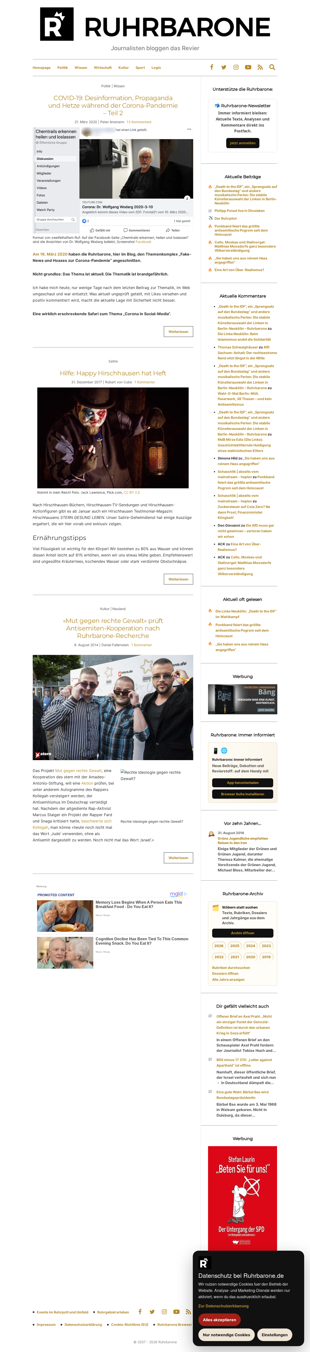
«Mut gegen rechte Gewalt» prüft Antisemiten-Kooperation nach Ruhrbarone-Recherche (113, 628)
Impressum (46, 1324)
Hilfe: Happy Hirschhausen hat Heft (113, 373)
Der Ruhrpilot (226, 218)
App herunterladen (243, 783)
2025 (234, 946)
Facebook (143, 242)
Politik (62, 67)
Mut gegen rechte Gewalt (78, 770)
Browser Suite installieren (242, 794)
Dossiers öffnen (225, 973)
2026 (219, 946)
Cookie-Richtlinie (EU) (129, 1324)
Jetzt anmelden (243, 143)
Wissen (81, 67)
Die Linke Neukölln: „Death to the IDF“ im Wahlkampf (246, 614)
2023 (266, 946)
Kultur (123, 67)
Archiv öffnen (242, 933)
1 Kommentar (144, 382)
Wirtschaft (103, 67)
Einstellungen (275, 1334)
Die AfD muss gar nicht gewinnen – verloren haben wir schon (246, 531)
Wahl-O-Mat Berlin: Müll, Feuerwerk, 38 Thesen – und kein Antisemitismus (245, 399)
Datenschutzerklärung (83, 1324)
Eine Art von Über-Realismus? (239, 270)
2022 (219, 957)
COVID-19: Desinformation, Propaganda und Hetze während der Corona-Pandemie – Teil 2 (113, 105)
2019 (266, 957)
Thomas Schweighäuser (238, 347)
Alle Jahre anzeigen (228, 979)
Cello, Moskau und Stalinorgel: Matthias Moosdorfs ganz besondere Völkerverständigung (245, 246)
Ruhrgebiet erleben (113, 1312)
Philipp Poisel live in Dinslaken (240, 211)
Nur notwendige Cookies (226, 1334)
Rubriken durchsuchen (231, 968)
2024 (250, 946)
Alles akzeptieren (219, 1319)
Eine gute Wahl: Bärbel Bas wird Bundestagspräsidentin (243, 1095)
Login (156, 67)
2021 (235, 957)
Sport (140, 67)
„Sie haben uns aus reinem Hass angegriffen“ (241, 260)
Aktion (87, 783)
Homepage (42, 67)
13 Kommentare (139, 122)
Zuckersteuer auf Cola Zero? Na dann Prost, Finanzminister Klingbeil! (244, 512)
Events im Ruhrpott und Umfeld (62, 1312)
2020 (250, 957)
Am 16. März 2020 (50, 254)
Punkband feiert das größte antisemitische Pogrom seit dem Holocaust (241, 230)
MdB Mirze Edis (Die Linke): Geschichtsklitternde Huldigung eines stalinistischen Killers (244, 445)
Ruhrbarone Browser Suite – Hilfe (184, 1324)
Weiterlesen (178, 332)
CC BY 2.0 (132, 492)
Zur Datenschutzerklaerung (223, 1306)
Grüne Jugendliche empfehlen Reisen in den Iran (243, 840)
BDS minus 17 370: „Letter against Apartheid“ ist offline (244, 1062)
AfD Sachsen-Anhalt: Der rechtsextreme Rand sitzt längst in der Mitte (247, 352)
